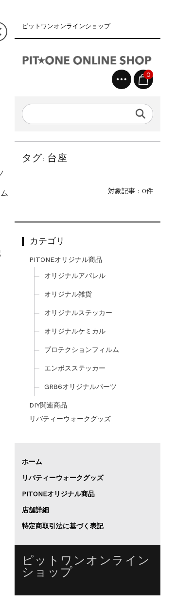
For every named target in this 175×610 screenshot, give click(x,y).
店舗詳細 (35, 510)
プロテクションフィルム (81, 349)
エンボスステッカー (74, 368)
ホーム (32, 461)
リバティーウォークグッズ (70, 419)
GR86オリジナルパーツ (80, 386)
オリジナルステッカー (78, 312)
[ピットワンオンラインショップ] (87, 58)
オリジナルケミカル (74, 331)
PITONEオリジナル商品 (65, 259)
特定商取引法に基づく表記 (63, 526)
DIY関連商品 (48, 405)
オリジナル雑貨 (68, 294)
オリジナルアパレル (74, 275)
